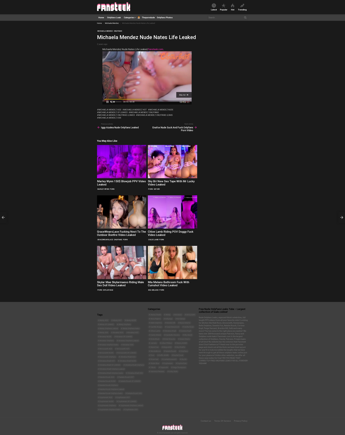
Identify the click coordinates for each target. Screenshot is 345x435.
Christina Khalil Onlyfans (134, 365)
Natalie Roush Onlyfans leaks (111, 393)
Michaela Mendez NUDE (161, 110)
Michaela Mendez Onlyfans (144, 112)
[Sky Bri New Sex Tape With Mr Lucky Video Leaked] (172, 161)
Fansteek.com (155, 49)
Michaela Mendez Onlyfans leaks (155, 115)
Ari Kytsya (181, 319)
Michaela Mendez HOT (135, 110)
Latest (214, 10)
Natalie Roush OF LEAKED (130, 381)
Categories (129, 17)
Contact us (206, 421)
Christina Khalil (170, 331)
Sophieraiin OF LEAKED (127, 401)
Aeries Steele (156, 315)
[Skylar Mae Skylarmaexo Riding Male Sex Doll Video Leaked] (121, 262)
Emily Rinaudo (169, 339)
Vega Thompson (179, 367)
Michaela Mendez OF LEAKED (113, 112)
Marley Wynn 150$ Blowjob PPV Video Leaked (121, 183)
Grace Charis (185, 339)
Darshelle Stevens (173, 335)
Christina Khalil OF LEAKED (110, 365)
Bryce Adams (185, 323)
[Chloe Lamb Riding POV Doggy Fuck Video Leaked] (172, 212)
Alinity (168, 315)
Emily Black (155, 339)
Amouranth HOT (123, 349)
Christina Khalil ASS (128, 357)
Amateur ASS (118, 333)
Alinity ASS (104, 320)
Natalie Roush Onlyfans (109, 385)
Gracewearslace (105, 240)
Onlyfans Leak (114, 17)
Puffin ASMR (164, 355)
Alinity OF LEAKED (107, 324)
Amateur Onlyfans (107, 341)
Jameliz (154, 343)
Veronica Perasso (157, 371)
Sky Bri (157, 189)
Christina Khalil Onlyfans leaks (111, 373)
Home (101, 17)
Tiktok (153, 367)
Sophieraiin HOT (123, 397)
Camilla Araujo (156, 327)
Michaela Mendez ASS (110, 110)
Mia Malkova (156, 351)
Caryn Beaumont (173, 327)
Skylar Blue (155, 363)
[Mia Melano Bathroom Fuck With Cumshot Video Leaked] (172, 262)
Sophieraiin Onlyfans (108, 405)
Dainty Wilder (156, 335)
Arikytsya (168, 319)
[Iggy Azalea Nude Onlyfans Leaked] (3, 217)
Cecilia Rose (189, 327)
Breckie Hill (170, 323)
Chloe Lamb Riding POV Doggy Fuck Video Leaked (170, 233)
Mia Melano (153, 290)
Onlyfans (118, 240)
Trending (242, 10)
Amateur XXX (128, 345)
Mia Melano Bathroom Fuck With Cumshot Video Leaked (168, 284)
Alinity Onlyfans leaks (131, 328)
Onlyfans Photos (165, 17)
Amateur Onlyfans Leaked (128, 341)
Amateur (178, 315)
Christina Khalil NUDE (128, 361)
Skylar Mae (108, 290)
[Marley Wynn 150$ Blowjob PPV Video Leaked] (121, 161)
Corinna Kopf (186, 331)
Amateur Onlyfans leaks (109, 345)
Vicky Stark (173, 371)
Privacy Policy (240, 421)
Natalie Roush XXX (134, 393)
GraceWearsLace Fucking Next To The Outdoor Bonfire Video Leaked (121, 233)
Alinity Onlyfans (125, 324)
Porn (112, 189)
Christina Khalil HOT (107, 361)
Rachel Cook (178, 355)
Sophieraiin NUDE (106, 401)
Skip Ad (182, 95)
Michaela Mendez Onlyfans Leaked (117, 115)
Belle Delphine (156, 323)
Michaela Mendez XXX (110, 118)
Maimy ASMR (182, 343)
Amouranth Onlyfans (108, 357)
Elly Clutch (188, 335)
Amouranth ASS (106, 349)
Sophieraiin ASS (106, 397)
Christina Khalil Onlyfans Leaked (112, 369)
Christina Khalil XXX (135, 373)
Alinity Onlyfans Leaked (109, 328)
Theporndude (146, 17)
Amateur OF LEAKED (124, 337)
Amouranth (190, 315)
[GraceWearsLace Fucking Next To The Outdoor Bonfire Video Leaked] (121, 212)
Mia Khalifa (180, 347)
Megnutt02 (167, 347)
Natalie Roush (170, 351)
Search (245, 18)
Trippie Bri (164, 367)
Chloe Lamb (153, 240)
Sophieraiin (168, 363)
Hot (232, 10)
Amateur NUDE (105, 337)
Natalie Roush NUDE (107, 381)
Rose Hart (154, 359)
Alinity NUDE (131, 320)
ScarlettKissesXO (170, 359)
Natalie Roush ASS (107, 377)
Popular (223, 10)
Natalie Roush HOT (126, 377)
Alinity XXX (104, 333)
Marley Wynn (103, 189)
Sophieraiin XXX (131, 410)
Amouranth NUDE (106, 353)
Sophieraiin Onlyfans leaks (110, 410)
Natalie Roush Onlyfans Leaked (112, 389)
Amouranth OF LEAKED (127, 353)
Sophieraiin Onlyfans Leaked (132, 405)
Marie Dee (154, 347)
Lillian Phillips (166, 343)
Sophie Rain (182, 363)
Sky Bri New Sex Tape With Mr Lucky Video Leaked (171, 183)
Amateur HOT (133, 333)
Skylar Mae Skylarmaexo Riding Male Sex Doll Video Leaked (120, 284)
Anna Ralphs (156, 319)
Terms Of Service (222, 421)
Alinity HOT (117, 320)
